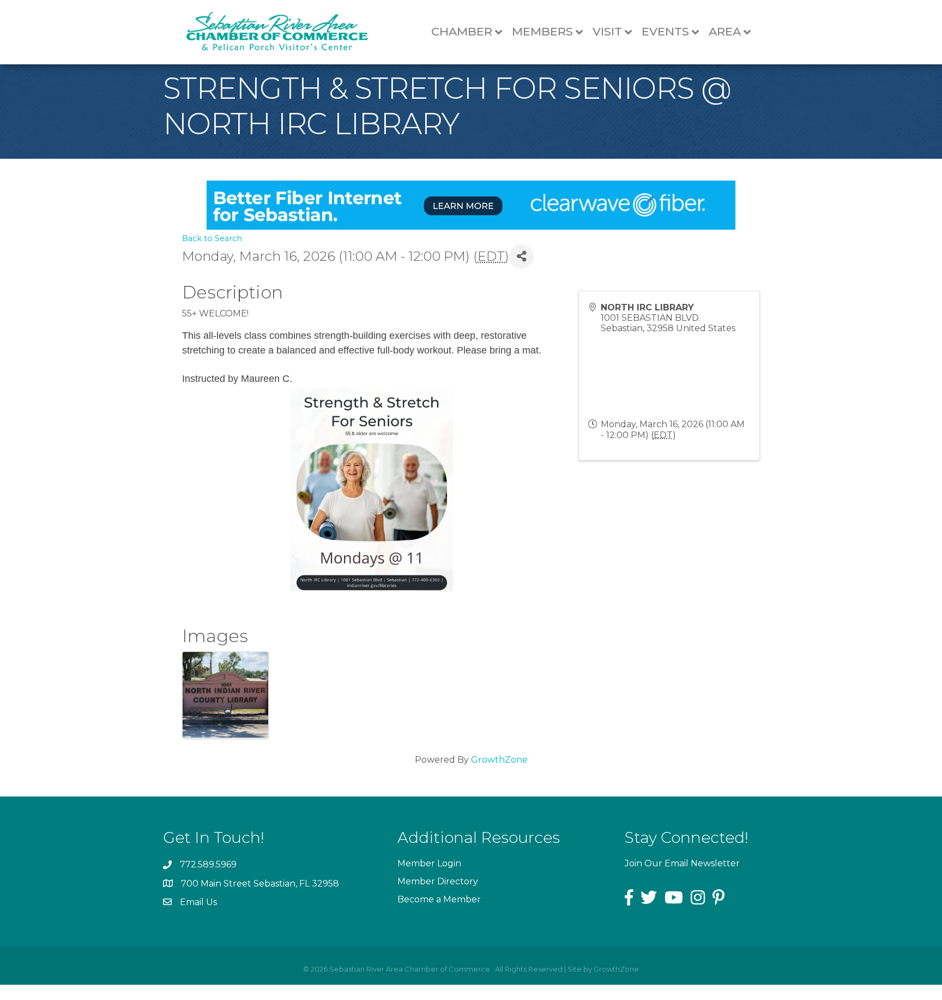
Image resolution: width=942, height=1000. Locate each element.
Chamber (461, 31)
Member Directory (437, 881)
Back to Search (212, 238)
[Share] (521, 256)
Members (542, 31)
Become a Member (439, 899)
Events (665, 31)
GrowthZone (499, 760)
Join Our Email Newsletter (682, 863)
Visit (607, 31)
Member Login (429, 863)
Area (725, 31)
